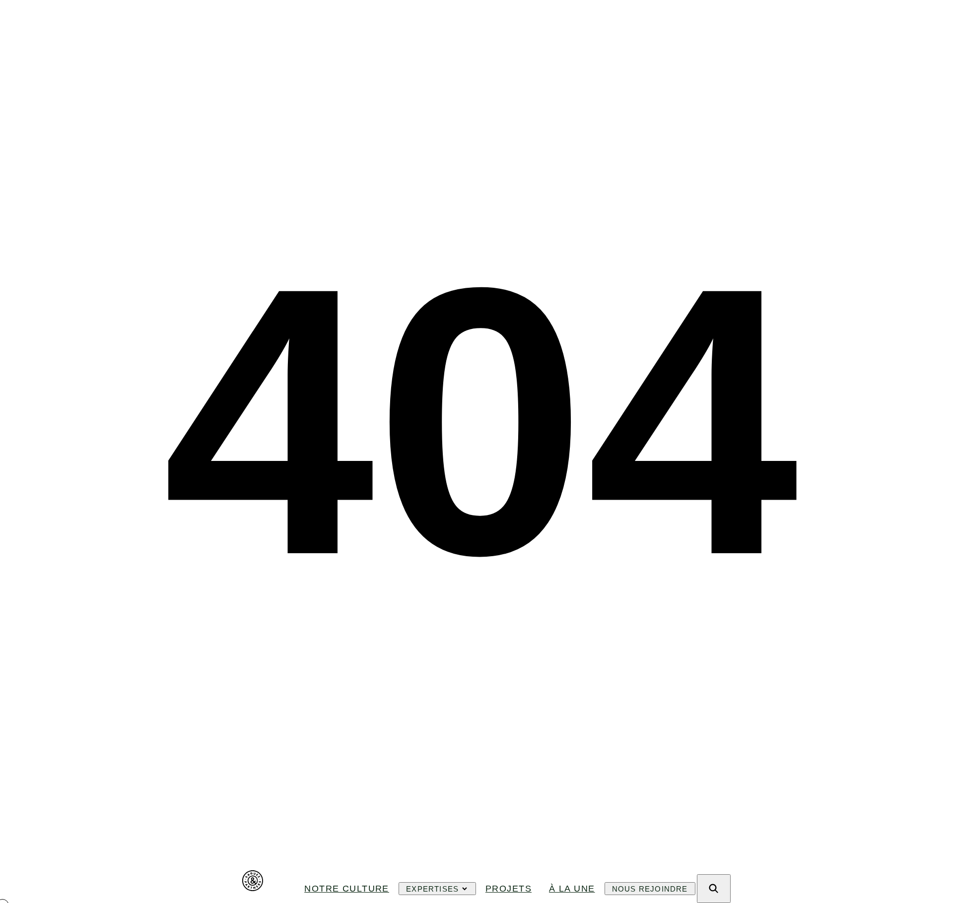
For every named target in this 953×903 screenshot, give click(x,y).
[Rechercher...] (714, 888)
